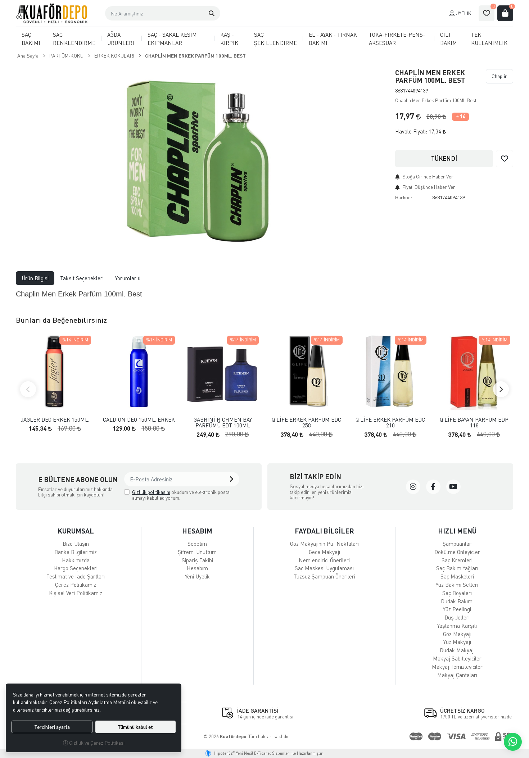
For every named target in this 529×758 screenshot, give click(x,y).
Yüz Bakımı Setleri (457, 584)
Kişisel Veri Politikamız (75, 593)
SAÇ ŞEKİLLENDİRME (275, 38)
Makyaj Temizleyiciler (457, 666)
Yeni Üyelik (197, 576)
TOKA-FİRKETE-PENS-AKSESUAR (397, 38)
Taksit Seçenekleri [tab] (82, 278)
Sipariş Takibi (197, 560)
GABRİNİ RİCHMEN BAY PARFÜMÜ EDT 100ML (223, 422)
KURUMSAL (76, 531)
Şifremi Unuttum (197, 552)
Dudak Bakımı (457, 601)
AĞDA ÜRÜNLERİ (120, 38)
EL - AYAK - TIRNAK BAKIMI (333, 38)
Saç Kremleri (457, 560)
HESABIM (197, 531)
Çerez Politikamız (75, 584)
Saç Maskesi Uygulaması (324, 568)
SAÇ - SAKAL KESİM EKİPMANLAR (172, 38)
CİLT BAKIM (448, 38)
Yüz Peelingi (457, 609)
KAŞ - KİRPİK (229, 38)
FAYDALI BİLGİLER (324, 531)
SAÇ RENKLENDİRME (74, 38)
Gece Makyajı (324, 552)
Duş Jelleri (457, 617)
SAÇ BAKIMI (31, 38)
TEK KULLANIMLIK (489, 38)
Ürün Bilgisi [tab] (35, 278)
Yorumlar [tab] (127, 278)
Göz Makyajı (457, 634)
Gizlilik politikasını (151, 492)
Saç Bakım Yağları (457, 568)
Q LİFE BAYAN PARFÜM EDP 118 (474, 422)
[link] (413, 487)
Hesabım (197, 568)
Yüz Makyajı (457, 642)
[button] (211, 13)
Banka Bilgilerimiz (75, 552)
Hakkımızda (76, 560)
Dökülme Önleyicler (457, 552)
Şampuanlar (457, 543)
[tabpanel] (264, 294)
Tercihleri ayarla (52, 727)
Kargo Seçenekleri (76, 568)
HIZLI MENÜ (457, 531)
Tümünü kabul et (135, 727)
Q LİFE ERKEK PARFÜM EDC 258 (306, 422)
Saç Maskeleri (457, 576)
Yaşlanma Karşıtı (457, 625)
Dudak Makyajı (457, 650)
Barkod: (403, 197)
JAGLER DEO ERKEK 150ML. (55, 420)
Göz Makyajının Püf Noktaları (324, 543)
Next (501, 389)
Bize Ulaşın (76, 543)
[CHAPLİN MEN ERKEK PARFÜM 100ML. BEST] (201, 157)
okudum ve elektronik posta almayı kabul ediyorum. (181, 494)
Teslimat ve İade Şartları (75, 576)
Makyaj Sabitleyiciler (457, 658)
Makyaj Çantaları (457, 675)
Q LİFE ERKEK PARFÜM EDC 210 (390, 422)
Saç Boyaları (457, 593)
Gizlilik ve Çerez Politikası (96, 743)
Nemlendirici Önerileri (324, 560)
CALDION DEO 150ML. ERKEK (139, 420)
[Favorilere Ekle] (504, 158)
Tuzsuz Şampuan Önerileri (324, 576)
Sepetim (197, 543)
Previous (28, 389)
